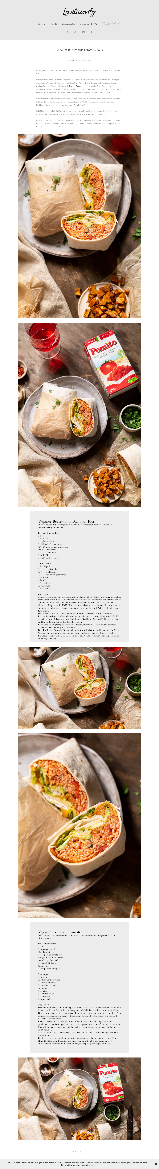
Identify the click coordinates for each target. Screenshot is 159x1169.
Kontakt (54, 24)
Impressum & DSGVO (88, 24)
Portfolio (111, 23)
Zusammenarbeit (68, 24)
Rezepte (41, 24)
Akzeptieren (87, 1165)
